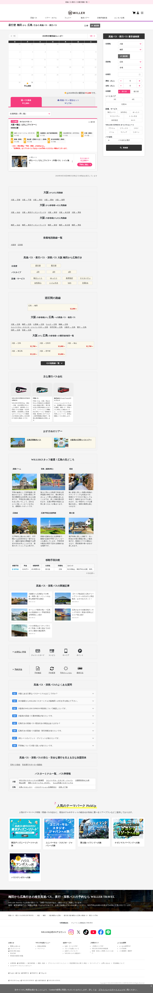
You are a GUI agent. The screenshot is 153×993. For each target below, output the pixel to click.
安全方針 (13, 953)
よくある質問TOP (125, 946)
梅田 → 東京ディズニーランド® (34, 225)
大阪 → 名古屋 (64, 212)
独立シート (37, 278)
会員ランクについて (71, 951)
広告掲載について (118, 963)
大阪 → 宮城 (15, 200)
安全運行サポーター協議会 (32, 765)
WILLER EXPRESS (28, 980)
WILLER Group (14, 980)
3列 (53, 272)
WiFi (69, 283)
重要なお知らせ (15, 946)
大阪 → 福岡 (60, 200)
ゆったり (53, 278)
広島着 (20, 245)
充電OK (85, 283)
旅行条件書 (31, 963)
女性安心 (37, 283)
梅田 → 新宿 (52, 225)
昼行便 (38, 266)
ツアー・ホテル (51, 18)
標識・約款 (41, 963)
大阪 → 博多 (76, 212)
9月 (91, 36)
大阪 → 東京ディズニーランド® (34, 212)
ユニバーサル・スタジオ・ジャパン (59, 780)
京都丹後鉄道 (102, 18)
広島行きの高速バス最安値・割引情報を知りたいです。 (40, 731)
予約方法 (18, 669)
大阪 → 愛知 (49, 200)
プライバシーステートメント (57, 963)
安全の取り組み (15, 951)
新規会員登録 (41, 946)
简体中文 (35, 973)
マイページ (41, 948)
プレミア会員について (72, 948)
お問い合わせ (105, 963)
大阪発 (13, 245)
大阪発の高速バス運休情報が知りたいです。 (36, 716)
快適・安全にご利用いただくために (102, 952)
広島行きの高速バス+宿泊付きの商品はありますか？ (39, 723)
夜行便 (53, 266)
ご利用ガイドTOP (97, 946)
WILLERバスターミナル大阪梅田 (31, 780)
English (12, 973)
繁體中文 (26, 973)
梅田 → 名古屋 (64, 225)
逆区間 (96, 26)
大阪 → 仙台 (15, 212)
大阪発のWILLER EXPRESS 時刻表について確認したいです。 (42, 708)
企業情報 (13, 963)
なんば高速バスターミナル (63, 783)
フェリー (68, 18)
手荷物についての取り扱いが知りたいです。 (36, 746)
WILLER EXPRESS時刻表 (100, 948)
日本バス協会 (15, 765)
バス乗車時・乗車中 (125, 951)
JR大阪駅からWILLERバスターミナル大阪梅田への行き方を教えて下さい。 (48, 701)
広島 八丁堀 (63, 787)
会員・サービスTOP (71, 946)
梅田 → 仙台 (15, 225)
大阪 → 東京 (37, 200)
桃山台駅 (22, 783)
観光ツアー (85, 18)
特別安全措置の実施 (16, 956)
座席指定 (69, 278)
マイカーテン (85, 278)
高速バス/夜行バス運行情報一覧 (76, 2)
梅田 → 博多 (76, 225)
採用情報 (22, 963)
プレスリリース (15, 948)
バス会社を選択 (124, 140)
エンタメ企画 (119, 18)
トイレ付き (53, 283)
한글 (18, 973)
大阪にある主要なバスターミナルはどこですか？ (38, 694)
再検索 (125, 148)
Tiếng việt (43, 973)
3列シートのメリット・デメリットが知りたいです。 (39, 738)
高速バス (33, 18)
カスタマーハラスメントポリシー (21, 966)
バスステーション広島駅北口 (45, 787)
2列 (38, 272)
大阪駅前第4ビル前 (82, 780)
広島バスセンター (25, 787)
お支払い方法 (20, 652)
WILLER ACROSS (54, 980)
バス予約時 (122, 948)
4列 (69, 272)
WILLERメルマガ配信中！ (73, 953)
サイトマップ (94, 963)
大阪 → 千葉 (26, 200)
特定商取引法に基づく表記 (78, 963)
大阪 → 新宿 (52, 212)
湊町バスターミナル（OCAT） (39, 783)
